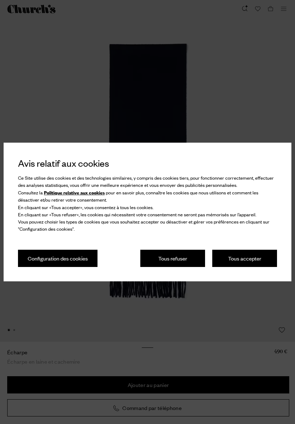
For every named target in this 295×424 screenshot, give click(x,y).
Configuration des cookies (58, 258)
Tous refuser (172, 258)
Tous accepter (244, 258)
